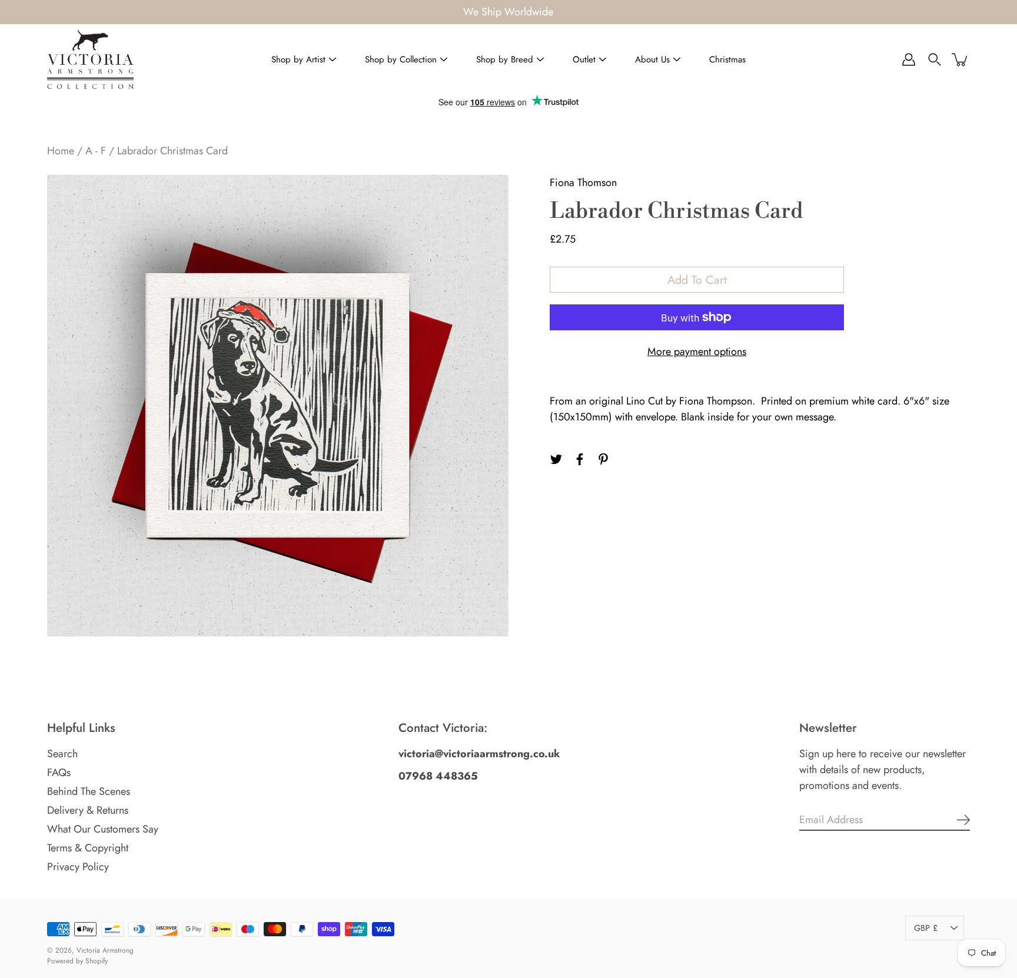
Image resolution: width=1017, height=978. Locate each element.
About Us (652, 59)
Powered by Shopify (77, 961)
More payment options (696, 351)
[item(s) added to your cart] (960, 59)
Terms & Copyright (87, 848)
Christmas (727, 59)
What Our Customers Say (102, 829)
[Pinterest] (603, 459)
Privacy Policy (78, 866)
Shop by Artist (298, 59)
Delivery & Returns (87, 810)
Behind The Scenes (88, 791)
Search (62, 753)
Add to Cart (697, 279)
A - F (95, 150)
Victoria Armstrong (105, 950)
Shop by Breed (504, 59)
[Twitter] (556, 459)
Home (60, 150)
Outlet (584, 59)
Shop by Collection (401, 59)
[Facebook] (580, 459)
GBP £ (926, 928)
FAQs (59, 772)
